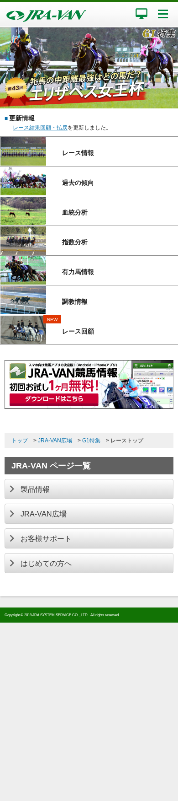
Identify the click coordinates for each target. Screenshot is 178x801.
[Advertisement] (89, 712)
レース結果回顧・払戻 (40, 127)
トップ (19, 440)
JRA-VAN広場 (55, 440)
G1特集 (91, 440)
